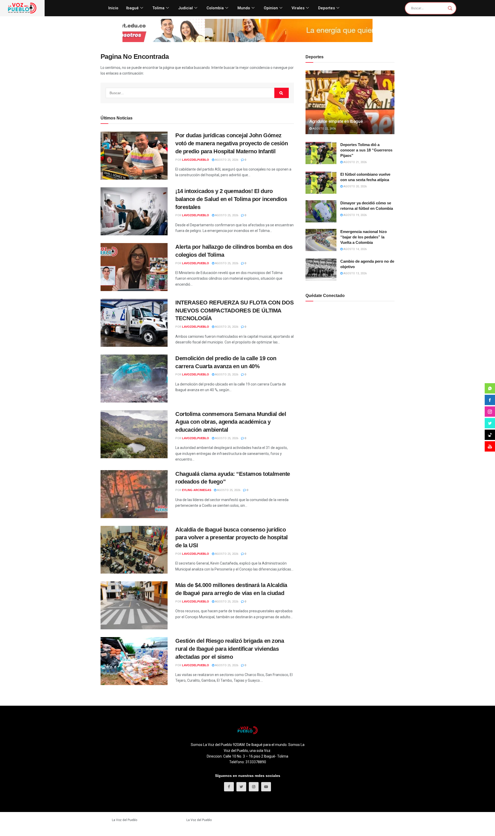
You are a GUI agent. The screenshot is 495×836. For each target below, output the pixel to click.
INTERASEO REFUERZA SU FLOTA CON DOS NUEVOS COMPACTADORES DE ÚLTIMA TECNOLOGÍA (234, 310)
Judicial (185, 8)
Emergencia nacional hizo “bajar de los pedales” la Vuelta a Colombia (363, 237)
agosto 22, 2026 (324, 128)
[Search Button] (281, 93)
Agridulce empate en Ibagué (336, 121)
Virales (298, 8)
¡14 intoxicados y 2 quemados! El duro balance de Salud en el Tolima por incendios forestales (231, 199)
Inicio (113, 8)
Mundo (243, 8)
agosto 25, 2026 (226, 160)
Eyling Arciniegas (196, 490)
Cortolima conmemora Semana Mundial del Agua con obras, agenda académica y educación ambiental (230, 422)
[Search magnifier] (450, 8)
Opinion (271, 8)
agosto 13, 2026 (355, 273)
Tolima (158, 8)
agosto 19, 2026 (355, 215)
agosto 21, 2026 (355, 162)
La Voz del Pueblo (124, 820)
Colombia (215, 8)
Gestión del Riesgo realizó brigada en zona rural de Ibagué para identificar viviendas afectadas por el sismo (229, 649)
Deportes (326, 8)
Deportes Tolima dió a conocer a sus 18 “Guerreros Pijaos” (366, 150)
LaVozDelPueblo (195, 159)
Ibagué (132, 8)
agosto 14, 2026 (355, 249)
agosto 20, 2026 (355, 186)
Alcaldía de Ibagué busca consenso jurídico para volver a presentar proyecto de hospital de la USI (231, 537)
